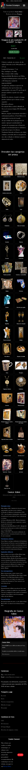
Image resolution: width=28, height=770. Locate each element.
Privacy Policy (7, 766)
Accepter (20, 754)
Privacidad (4, 708)
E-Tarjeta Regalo (5, 727)
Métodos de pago (6, 705)
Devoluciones (5, 723)
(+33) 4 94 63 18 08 (16, 1)
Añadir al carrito (14, 52)
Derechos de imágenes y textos (9, 730)
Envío (2, 699)
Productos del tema (14, 14)
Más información (5, 654)
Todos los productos (12, 12)
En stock (3, 695)
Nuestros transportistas (7, 702)
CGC (2, 720)
